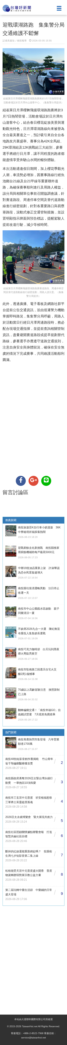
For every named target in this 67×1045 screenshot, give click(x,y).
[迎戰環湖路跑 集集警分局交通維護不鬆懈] (21, 481)
